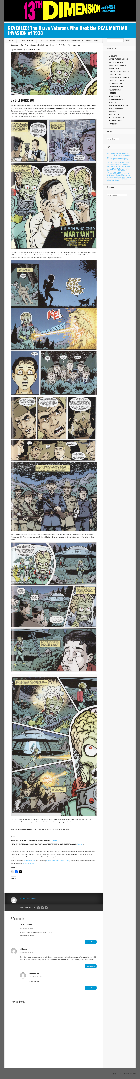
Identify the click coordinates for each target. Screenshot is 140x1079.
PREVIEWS (112, 111)
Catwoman (110, 160)
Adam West (110, 153)
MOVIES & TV (113, 102)
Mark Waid (109, 169)
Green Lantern (111, 166)
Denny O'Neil (114, 162)
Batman (118, 155)
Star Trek (109, 177)
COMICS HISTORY (27, 40)
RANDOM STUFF (115, 115)
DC (108, 162)
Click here (54, 840)
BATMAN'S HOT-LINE (116, 62)
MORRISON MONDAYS (117, 99)
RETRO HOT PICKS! (115, 121)
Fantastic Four (111, 164)
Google (38, 907)
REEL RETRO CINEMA (116, 118)
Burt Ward (116, 158)
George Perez (119, 164)
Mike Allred (113, 171)
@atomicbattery (29, 860)
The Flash (128, 177)
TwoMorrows (122, 179)
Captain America (123, 158)
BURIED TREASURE (115, 68)
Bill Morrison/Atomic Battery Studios (57, 860)
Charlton (115, 160)
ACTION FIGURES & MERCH (118, 59)
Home (11, 40)
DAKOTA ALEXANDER (116, 81)
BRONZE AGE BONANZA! (117, 65)
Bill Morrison (34, 973)
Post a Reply (91, 942)
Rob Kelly (113, 175)
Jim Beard (128, 166)
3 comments (76, 45)
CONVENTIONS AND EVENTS (119, 77)
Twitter (46, 907)
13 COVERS (113, 56)
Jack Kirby (122, 166)
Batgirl (112, 156)
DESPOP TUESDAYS (116, 84)
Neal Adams (121, 171)
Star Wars (114, 177)
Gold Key (125, 164)
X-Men (118, 180)
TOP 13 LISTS (113, 124)
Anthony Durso (117, 153)
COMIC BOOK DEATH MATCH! (119, 71)
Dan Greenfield (34, 45)
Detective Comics (123, 163)
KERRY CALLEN (114, 96)
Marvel (116, 168)
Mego (122, 169)
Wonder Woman (111, 181)
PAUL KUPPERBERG (116, 108)
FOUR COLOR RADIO (116, 87)
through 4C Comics (29, 863)
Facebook (42, 907)
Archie (124, 153)
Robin (108, 175)
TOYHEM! (114, 179)
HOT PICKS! (113, 93)
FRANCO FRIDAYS (115, 90)
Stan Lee (127, 175)
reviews (126, 173)
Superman (121, 177)
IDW (116, 166)
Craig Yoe (120, 160)
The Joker (109, 179)
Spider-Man (120, 175)
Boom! (111, 158)
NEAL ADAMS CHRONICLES (118, 105)
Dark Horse (127, 160)
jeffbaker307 (25, 949)
